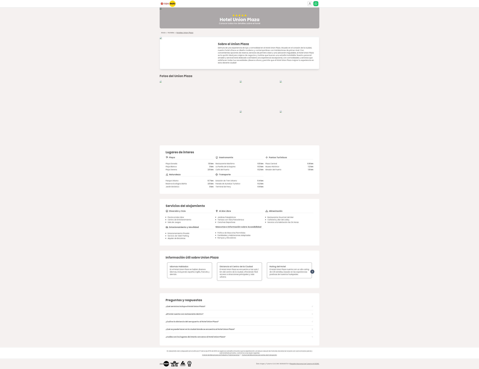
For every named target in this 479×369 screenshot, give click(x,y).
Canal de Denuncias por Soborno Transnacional (221, 355)
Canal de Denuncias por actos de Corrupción (259, 355)
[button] (315, 3)
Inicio (163, 32)
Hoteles (171, 32)
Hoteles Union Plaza (184, 32)
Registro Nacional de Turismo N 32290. (304, 364)
